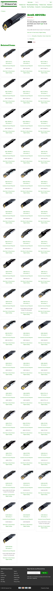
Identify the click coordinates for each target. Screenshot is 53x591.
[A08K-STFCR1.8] (26, 416)
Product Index (17, 577)
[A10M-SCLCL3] (44, 446)
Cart (51, 2)
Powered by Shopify (45, 588)
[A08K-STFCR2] (44, 416)
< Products (3, 11)
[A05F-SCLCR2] (26, 55)
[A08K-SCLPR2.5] (9, 326)
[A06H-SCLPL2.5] (9, 175)
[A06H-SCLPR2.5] (26, 175)
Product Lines (42, 4)
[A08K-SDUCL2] (9, 356)
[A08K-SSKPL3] (9, 386)
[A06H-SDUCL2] (26, 205)
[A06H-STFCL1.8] (9, 235)
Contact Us (38, 6)
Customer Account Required (9, 65)
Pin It (34, 42)
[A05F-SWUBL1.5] (26, 115)
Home (2, 571)
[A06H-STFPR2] (9, 265)
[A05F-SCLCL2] (9, 55)
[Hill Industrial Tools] (9, 4)
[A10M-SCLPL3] (26, 476)
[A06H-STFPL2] (44, 235)
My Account (30, 2)
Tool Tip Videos (30, 6)
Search (15, 571)
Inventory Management (46, 6)
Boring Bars (34, 36)
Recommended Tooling (33, 4)
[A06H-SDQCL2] (44, 175)
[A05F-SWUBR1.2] (44, 115)
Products (2, 573)
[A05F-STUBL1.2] (44, 55)
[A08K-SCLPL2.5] (44, 295)
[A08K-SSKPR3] (26, 386)
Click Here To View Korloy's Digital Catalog (36, 32)
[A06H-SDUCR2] (44, 205)
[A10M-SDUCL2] (44, 508)
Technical (49, 4)
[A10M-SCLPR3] (44, 476)
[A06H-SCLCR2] (44, 145)
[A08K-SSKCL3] (26, 356)
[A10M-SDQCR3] (26, 508)
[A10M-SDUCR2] (9, 540)
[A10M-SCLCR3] (9, 476)
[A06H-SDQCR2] (9, 205)
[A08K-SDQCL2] (26, 326)
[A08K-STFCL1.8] (44, 386)
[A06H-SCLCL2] (26, 145)
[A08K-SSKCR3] (44, 356)
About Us (24, 6)
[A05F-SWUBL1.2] (9, 115)
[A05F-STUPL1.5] (26, 85)
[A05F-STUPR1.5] (44, 85)
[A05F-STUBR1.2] (9, 85)
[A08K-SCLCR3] (26, 295)
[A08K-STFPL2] (9, 446)
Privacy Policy (17, 581)
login (41, 24)
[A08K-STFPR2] (26, 446)
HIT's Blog (3, 581)
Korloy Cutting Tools (47, 36)
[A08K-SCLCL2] (26, 265)
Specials (2, 579)
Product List (22, 4)
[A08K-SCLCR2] (9, 295)
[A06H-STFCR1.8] (26, 235)
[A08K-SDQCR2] (44, 326)
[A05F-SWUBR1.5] (9, 145)
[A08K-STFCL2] (9, 416)
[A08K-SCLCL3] (44, 265)
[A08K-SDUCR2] (13, 22)
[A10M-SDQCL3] (9, 508)
